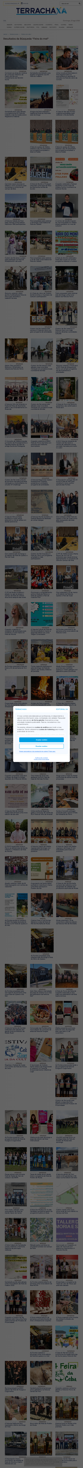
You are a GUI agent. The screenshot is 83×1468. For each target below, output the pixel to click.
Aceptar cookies (41, 740)
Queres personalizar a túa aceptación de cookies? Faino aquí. (37, 751)
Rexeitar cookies (41, 746)
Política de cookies (41, 758)
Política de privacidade (41, 759)
